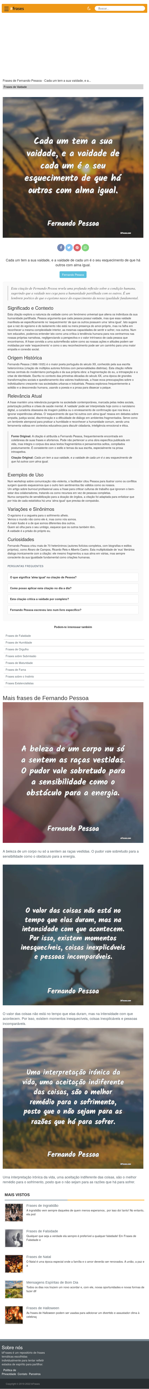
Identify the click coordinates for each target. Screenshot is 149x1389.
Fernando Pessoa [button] (73, 275)
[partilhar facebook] (61, 247)
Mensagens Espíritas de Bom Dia (52, 1282)
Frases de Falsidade (42, 1231)
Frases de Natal (38, 1257)
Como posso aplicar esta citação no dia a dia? (41, 588)
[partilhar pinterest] (77, 247)
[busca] (140, 8)
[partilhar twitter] (69, 247)
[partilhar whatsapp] (85, 247)
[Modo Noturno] (89, 8)
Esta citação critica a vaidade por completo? (39, 599)
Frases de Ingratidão (42, 1206)
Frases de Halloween (42, 1308)
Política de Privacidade (9, 1372)
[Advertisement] (74, 44)
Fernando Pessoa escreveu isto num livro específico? (45, 610)
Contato (22, 1374)
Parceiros (35, 1374)
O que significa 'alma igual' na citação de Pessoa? (43, 577)
